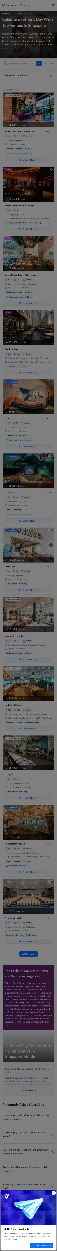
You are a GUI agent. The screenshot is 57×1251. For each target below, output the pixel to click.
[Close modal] (54, 1193)
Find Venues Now (43, 1245)
